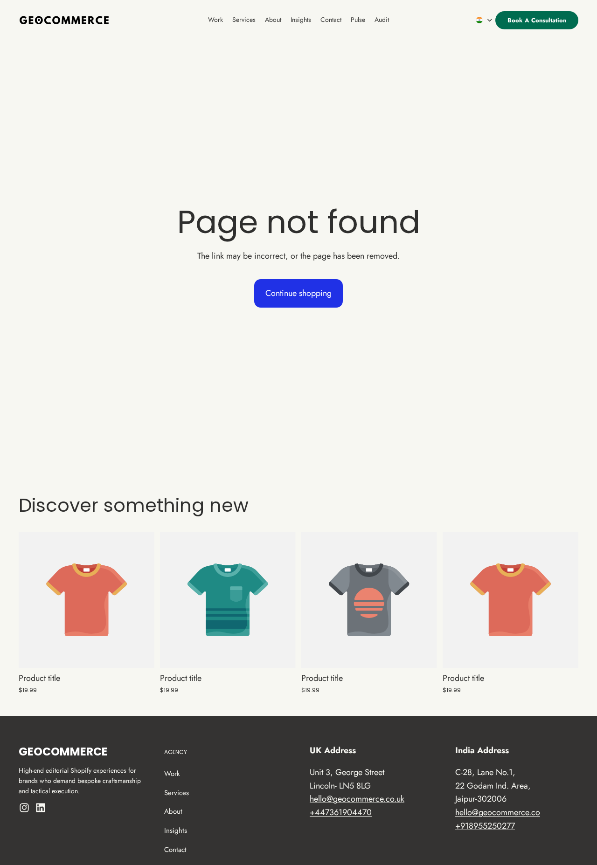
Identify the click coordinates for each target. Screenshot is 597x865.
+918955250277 (485, 826)
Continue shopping (298, 293)
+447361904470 (341, 812)
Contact (175, 849)
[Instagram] (24, 807)
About (173, 812)
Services (176, 793)
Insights (175, 830)
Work (172, 774)
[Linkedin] (40, 807)
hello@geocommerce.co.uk (357, 799)
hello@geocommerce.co (497, 812)
